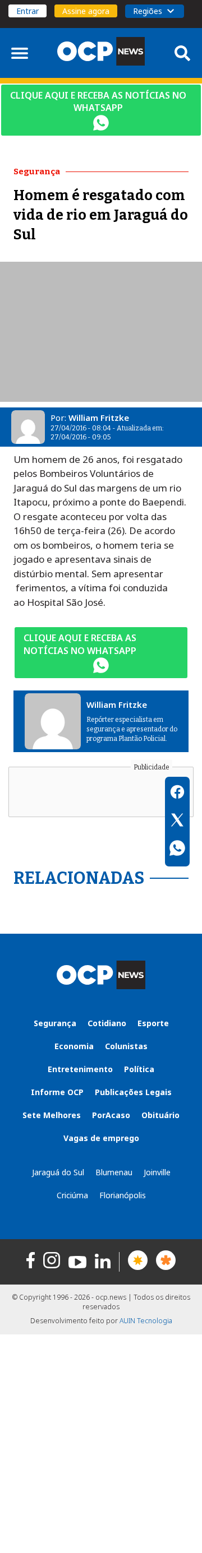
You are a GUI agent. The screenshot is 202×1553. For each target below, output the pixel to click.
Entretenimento (80, 1069)
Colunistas (126, 1046)
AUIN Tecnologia (146, 1320)
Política (139, 1069)
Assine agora (85, 11)
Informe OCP (57, 1092)
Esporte (153, 1023)
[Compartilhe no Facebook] (177, 794)
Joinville (157, 1172)
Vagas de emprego (101, 1138)
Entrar (27, 11)
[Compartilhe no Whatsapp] (177, 850)
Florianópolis (122, 1195)
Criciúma (72, 1195)
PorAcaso (111, 1115)
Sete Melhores (51, 1115)
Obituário (160, 1115)
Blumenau (113, 1172)
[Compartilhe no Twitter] (177, 822)
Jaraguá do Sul (58, 1172)
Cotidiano (107, 1023)
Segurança (55, 1023)
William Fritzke (98, 417)
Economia (74, 1046)
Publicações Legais (133, 1092)
